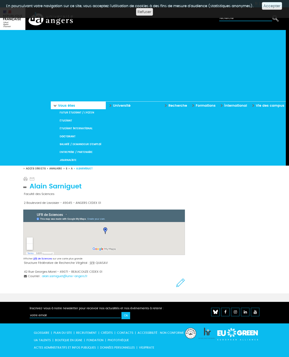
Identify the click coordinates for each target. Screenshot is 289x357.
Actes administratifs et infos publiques (65, 347)
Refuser (144, 12)
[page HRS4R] (206, 340)
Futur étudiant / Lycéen (77, 112)
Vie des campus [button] (268, 105)
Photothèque (118, 340)
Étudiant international (76, 128)
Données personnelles (117, 347)
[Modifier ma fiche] (180, 282)
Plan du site (63, 333)
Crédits (107, 333)
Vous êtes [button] (63, 105)
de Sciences (42, 258)
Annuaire (55, 168)
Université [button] (120, 105)
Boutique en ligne (68, 340)
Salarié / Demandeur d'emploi (80, 144)
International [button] (233, 105)
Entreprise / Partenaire (76, 152)
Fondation (95, 340)
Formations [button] (203, 105)
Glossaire (41, 333)
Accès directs (36, 168)
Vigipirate (146, 347)
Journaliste (68, 160)
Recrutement (86, 333)
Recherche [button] (175, 105)
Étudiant (66, 120)
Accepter (272, 6)
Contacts (125, 333)
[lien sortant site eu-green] (237, 336)
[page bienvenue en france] (190, 340)
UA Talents (42, 340)
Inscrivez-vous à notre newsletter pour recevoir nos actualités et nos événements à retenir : (97, 308)
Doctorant (68, 136)
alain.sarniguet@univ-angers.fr (64, 276)
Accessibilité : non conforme (161, 333)
